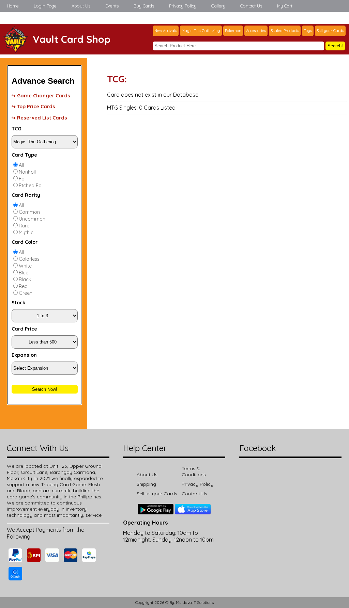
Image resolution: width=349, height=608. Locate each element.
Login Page (45, 6)
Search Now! (44, 389)
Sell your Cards (330, 30)
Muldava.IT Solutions (195, 602)
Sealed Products (285, 30)
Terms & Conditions (194, 471)
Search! (335, 45)
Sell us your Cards (157, 494)
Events (112, 6)
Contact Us (251, 6)
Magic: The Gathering (201, 30)
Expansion (24, 355)
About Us (81, 6)
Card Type (24, 155)
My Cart (284, 6)
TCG (16, 129)
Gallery (218, 6)
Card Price (24, 329)
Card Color (24, 242)
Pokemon (233, 30)
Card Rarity (26, 195)
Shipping (146, 484)
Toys (308, 30)
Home (13, 6)
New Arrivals (165, 30)
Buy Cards (144, 6)
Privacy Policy (182, 6)
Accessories (256, 30)
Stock (18, 303)
